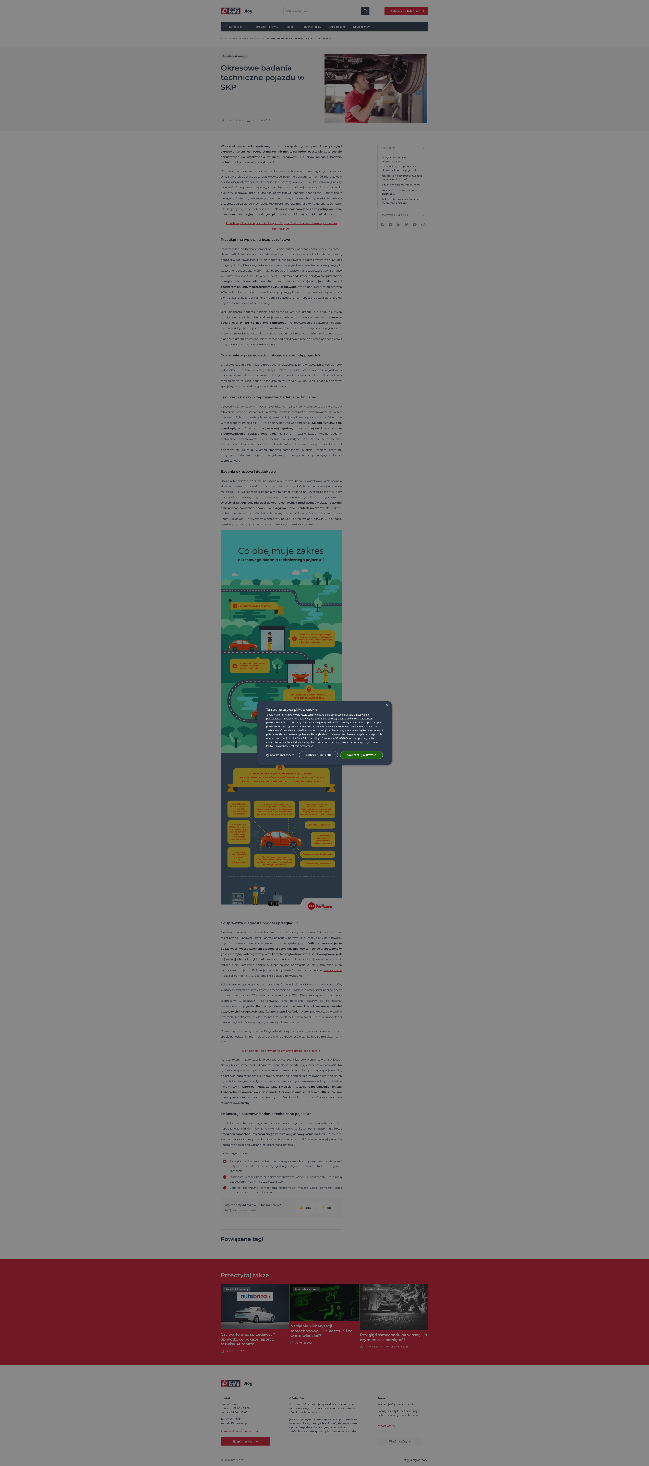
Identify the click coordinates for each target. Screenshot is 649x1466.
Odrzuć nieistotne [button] (318, 755)
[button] (280, 755)
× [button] (386, 705)
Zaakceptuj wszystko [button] (361, 755)
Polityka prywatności (302, 746)
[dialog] (324, 733)
